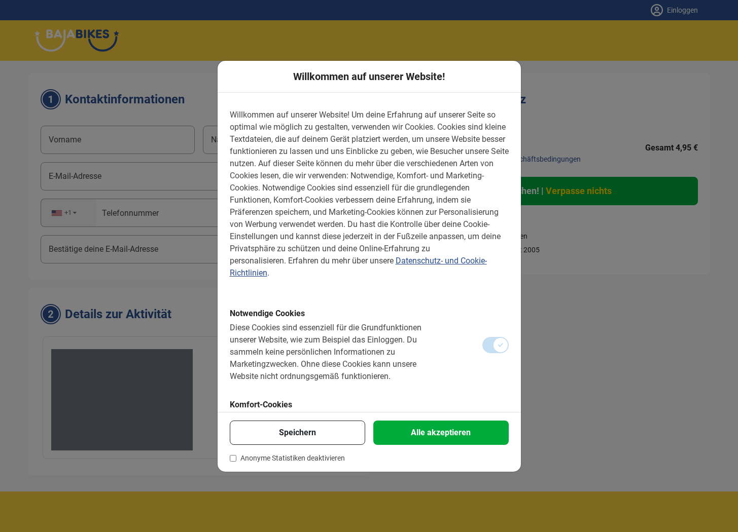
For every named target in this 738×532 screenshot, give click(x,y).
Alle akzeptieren (441, 432)
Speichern (297, 432)
